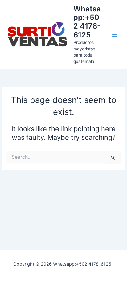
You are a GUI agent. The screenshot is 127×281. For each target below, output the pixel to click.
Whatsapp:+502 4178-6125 (87, 21)
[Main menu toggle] (115, 34)
